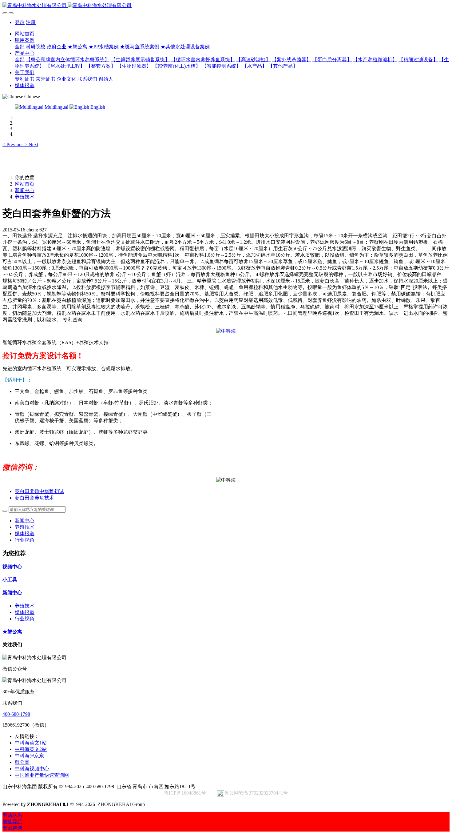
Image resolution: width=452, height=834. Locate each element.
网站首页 (24, 33)
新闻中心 (24, 190)
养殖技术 (24, 196)
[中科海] (226, 331)
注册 (31, 22)
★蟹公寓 (12, 631)
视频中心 (12, 566)
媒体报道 (24, 533)
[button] (13, 144)
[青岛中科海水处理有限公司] (226, 5)
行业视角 (24, 540)
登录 (20, 22)
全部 (20, 46)
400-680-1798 (16, 714)
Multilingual (56, 107)
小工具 (9, 579)
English (97, 107)
